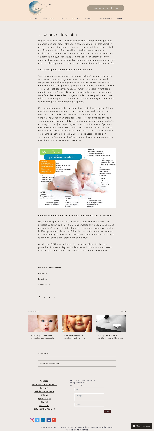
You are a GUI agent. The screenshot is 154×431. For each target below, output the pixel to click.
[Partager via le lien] (55, 297)
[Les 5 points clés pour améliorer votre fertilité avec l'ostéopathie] (111, 323)
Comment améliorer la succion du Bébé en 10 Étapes (73, 337)
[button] (49, 18)
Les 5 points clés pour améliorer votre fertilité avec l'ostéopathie (110, 337)
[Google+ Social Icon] (54, 420)
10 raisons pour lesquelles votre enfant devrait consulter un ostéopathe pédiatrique (42, 337)
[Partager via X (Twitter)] (44, 297)
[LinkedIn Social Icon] (43, 420)
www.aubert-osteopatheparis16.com (95, 427)
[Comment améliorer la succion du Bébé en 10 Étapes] (77, 323)
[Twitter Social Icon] (37, 420)
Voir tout (123, 311)
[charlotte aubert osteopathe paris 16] (49, 420)
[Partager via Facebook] (39, 297)
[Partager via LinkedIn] (49, 297)
